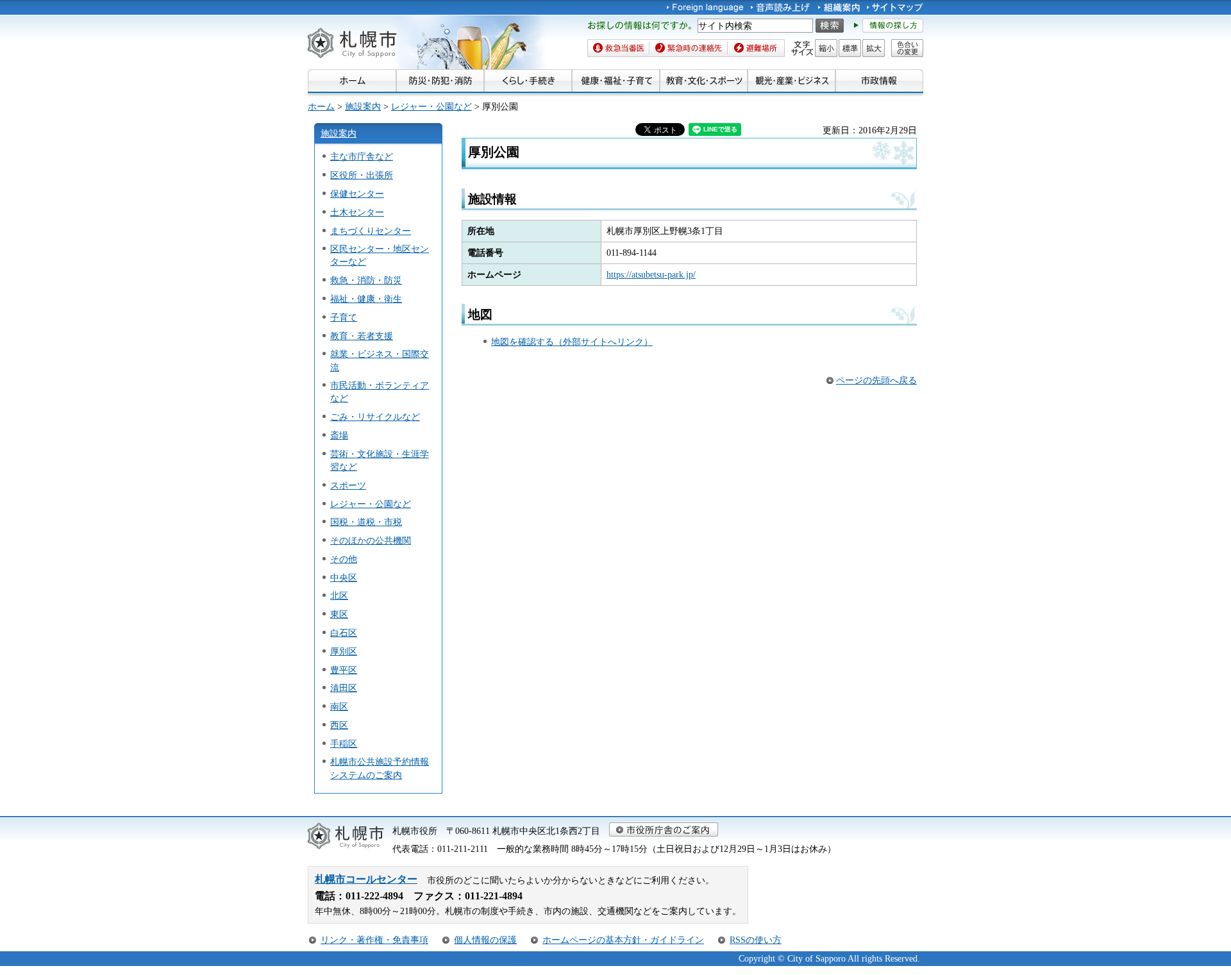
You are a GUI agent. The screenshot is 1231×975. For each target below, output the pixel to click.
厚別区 (343, 651)
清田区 (343, 688)
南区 (339, 706)
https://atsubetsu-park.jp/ (651, 274)
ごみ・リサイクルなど (375, 417)
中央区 (343, 577)
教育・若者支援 (361, 336)
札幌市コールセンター (366, 879)
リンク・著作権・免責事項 (374, 940)
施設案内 (363, 106)
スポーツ (348, 485)
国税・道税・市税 (366, 522)
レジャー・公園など (431, 106)
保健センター (357, 193)
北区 (339, 595)
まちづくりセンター (370, 231)
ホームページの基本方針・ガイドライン (623, 940)
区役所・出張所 (361, 175)
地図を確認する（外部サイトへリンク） (572, 342)
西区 (339, 725)
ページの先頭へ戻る (876, 380)
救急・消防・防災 (366, 280)
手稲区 (343, 743)
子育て (343, 317)
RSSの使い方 (756, 940)
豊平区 (343, 670)
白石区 (343, 633)
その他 (343, 559)
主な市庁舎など (361, 156)
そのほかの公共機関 (370, 540)
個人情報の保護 (485, 940)
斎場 (339, 435)
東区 (339, 614)
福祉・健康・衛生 (366, 299)
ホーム (321, 106)
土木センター (357, 212)
